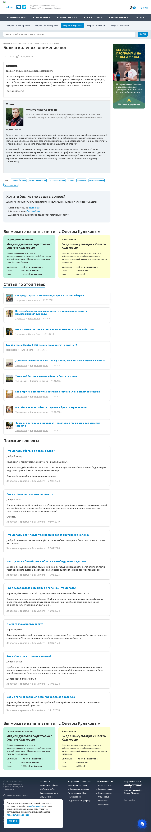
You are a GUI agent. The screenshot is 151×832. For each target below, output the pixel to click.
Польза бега (34, 334)
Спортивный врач (57, 180)
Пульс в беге (27, 350)
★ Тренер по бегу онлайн (79, 781)
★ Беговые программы (78, 789)
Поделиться (26, 56)
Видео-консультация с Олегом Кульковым (84, 256)
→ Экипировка (102, 804)
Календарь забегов (49, 785)
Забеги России (15, 18)
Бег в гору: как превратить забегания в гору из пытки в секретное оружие (57, 391)
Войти (144, 7)
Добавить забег (47, 789)
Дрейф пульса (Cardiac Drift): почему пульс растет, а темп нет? (41, 345)
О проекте (45, 781)
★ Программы (41, 18)
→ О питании (101, 801)
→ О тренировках (104, 793)
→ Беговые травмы (105, 789)
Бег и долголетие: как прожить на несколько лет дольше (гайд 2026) (54, 329)
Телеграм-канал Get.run (17, 795)
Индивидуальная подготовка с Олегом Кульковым (29, 256)
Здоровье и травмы (72, 25)
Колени (71, 180)
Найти (142, 34)
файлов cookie (36, 806)
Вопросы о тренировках (18, 25)
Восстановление (96, 180)
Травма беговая (19, 180)
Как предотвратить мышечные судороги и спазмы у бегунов (49, 295)
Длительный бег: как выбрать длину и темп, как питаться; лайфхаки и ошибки (60, 360)
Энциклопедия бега (49, 793)
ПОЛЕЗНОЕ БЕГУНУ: (105, 781)
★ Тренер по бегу (66, 18)
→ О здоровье (102, 797)
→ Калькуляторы (103, 785)
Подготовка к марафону (79, 801)
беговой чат (33, 211)
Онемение (81, 180)
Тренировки (11, 350)
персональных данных (18, 815)
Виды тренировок (39, 365)
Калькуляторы (118, 18)
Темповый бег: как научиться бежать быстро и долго (46, 376)
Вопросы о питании (96, 25)
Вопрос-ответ (92, 18)
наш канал (34, 207)
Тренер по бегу (11, 185)
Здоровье (20, 300)
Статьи (139, 18)
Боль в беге (34, 300)
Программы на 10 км (77, 793)
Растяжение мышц (37, 180)
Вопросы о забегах (119, 25)
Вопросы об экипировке (46, 25)
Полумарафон (74, 797)
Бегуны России (46, 797)
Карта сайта (129, 800)
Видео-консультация (77, 785)
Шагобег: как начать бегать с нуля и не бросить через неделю (51, 407)
